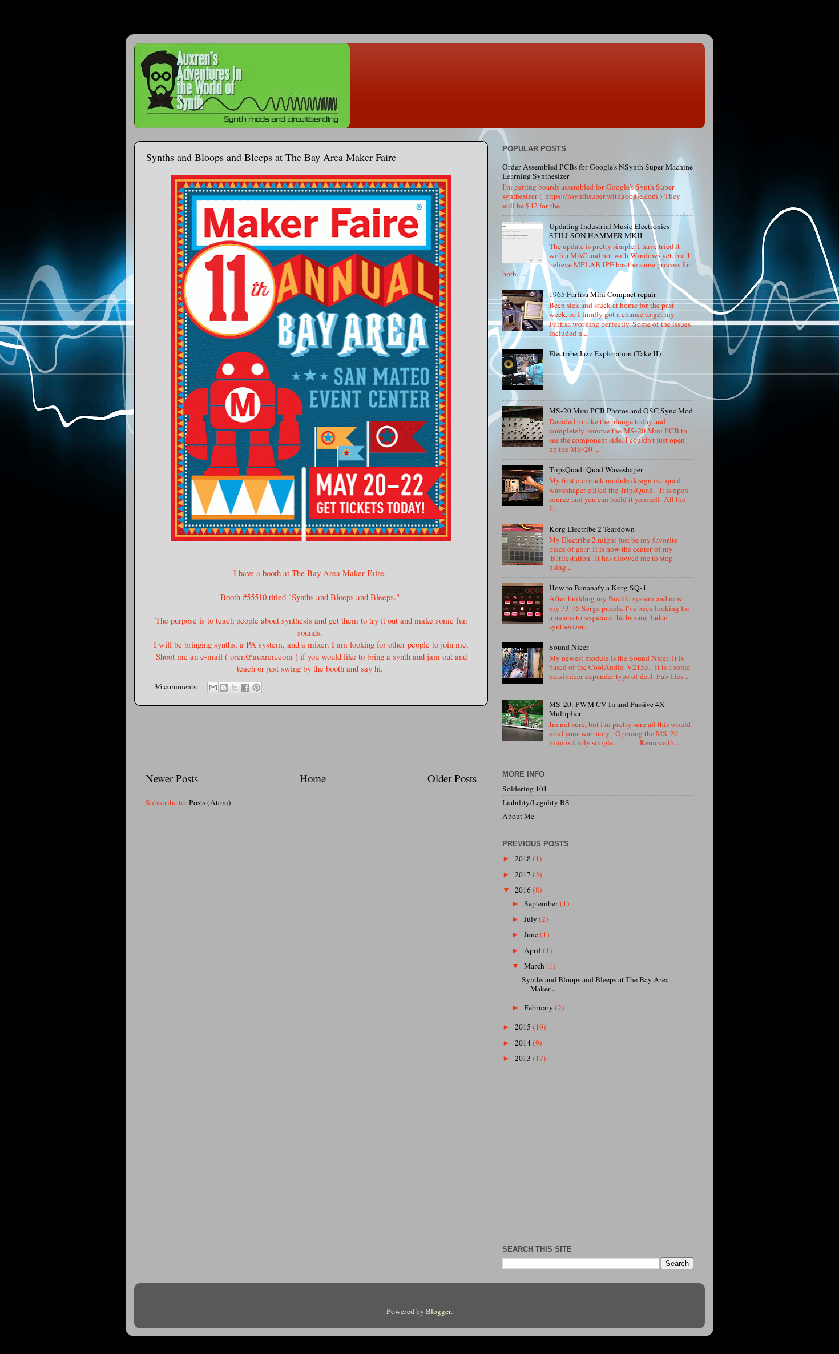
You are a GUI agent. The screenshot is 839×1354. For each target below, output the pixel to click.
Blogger (438, 1311)
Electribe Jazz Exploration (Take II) (605, 353)
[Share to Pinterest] (256, 687)
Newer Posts (172, 778)
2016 (524, 890)
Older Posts (452, 778)
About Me (518, 816)
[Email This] (213, 687)
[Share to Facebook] (245, 687)
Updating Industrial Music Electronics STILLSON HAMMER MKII (609, 230)
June (532, 934)
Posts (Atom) (210, 802)
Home (313, 778)
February (539, 1007)
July (531, 919)
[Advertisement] (311, 738)
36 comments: (177, 686)
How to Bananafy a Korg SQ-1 (598, 587)
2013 (524, 1058)
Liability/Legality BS (536, 802)
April (533, 950)
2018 (524, 858)
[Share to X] (234, 687)
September (542, 903)
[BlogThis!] (223, 687)
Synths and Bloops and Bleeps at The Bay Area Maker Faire (271, 157)
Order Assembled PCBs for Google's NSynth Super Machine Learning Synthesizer (597, 171)
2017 (524, 874)
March (535, 966)
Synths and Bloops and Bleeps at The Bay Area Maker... (595, 984)
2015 (524, 1027)
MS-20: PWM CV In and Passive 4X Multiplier (607, 708)
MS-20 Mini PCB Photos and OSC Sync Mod (621, 410)
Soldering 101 (524, 789)
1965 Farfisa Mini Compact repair (602, 294)
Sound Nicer (569, 647)
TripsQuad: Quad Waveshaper (596, 469)
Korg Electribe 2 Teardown (592, 529)
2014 (524, 1043)
